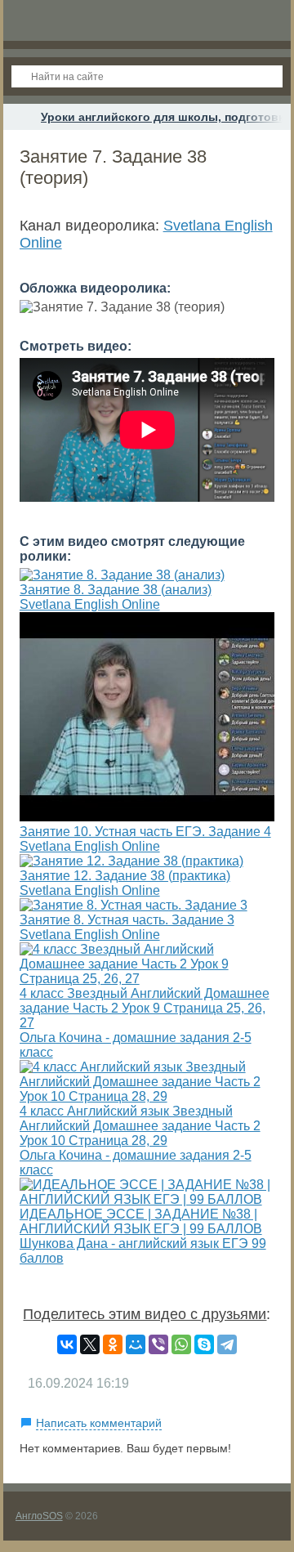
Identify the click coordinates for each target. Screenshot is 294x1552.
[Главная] (17, 117)
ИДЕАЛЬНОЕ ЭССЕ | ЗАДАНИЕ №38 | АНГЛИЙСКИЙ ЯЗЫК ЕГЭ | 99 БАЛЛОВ (141, 1221)
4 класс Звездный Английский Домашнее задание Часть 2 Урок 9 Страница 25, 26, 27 (145, 1008)
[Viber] (158, 1344)
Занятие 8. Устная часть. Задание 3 (127, 920)
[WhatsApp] (181, 1344)
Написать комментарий (99, 1422)
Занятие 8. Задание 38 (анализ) (116, 590)
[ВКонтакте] (67, 1344)
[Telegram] (227, 1344)
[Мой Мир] (135, 1344)
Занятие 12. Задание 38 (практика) (125, 876)
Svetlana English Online (90, 604)
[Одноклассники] (112, 1344)
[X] (90, 1344)
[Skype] (204, 1344)
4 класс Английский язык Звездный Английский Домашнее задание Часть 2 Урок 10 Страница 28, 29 (140, 1125)
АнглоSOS (39, 1516)
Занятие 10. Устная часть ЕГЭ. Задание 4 (145, 832)
